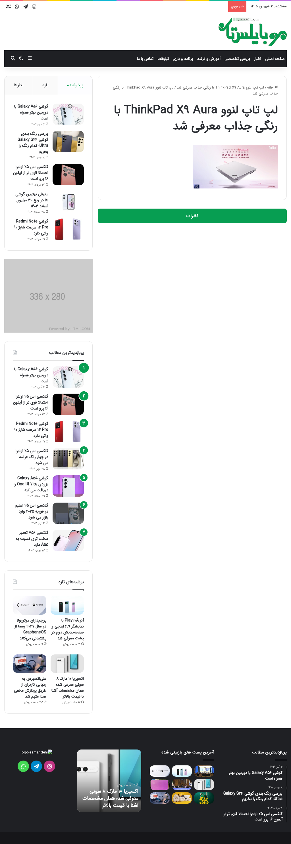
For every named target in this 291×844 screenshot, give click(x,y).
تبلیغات (163, 59)
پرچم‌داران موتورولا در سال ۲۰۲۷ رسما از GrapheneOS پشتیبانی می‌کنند (30, 629)
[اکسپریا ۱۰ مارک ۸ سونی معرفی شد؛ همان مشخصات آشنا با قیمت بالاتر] (67, 663)
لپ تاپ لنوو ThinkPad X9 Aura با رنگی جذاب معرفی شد (220, 88)
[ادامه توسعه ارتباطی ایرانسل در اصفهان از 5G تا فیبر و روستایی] (182, 784)
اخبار (257, 59)
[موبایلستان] (253, 32)
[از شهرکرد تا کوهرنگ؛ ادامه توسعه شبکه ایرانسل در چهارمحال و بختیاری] (204, 770)
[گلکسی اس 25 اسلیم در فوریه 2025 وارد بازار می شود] (68, 513)
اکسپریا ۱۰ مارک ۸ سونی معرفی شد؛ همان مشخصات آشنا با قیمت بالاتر (67, 687)
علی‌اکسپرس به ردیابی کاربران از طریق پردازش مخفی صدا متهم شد (30, 687)
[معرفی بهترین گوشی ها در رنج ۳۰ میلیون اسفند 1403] (68, 202)
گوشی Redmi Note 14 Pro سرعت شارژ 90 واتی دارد (31, 227)
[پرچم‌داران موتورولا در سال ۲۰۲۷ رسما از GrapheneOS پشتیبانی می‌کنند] (29, 605)
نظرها (19, 85)
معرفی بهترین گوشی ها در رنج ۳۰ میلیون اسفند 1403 (31, 200)
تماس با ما (145, 59)
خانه (271, 88)
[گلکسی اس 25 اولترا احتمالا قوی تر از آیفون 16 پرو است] (68, 174)
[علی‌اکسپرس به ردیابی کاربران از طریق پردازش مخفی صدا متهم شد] (29, 663)
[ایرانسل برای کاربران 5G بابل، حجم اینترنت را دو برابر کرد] (182, 797)
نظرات (192, 216)
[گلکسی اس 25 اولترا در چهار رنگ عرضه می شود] (68, 458)
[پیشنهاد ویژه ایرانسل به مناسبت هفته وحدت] (204, 797)
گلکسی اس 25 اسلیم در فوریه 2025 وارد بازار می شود (31, 511)
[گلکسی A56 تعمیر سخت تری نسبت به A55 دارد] (68, 540)
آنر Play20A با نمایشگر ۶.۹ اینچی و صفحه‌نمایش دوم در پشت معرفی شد (67, 629)
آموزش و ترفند (209, 59)
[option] (109, 780)
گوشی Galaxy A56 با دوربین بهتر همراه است (31, 112)
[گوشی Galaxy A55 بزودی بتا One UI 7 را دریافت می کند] (68, 486)
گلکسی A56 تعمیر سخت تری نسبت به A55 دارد (32, 539)
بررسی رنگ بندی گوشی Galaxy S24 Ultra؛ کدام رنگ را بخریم (33, 143)
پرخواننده (75, 85)
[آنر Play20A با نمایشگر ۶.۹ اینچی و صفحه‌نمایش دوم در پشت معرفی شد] (67, 605)
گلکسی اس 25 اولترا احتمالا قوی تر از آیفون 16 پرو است (30, 173)
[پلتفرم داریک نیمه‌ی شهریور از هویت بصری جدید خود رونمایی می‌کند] (160, 784)
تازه (45, 85)
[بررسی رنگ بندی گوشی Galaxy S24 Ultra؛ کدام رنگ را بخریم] (68, 141)
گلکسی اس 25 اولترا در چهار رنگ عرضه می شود (32, 457)
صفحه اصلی (275, 59)
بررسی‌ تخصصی (237, 59)
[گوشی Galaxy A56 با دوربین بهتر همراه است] (68, 114)
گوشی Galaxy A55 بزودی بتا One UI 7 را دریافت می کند (31, 484)
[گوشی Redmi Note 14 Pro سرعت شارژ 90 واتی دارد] (68, 229)
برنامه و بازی (183, 59)
